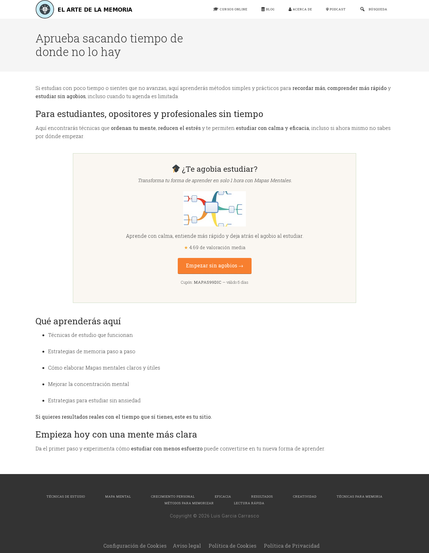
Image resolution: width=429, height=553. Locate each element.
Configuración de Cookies (134, 545)
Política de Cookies (232, 545)
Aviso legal (187, 545)
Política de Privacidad (292, 545)
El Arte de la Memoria (85, 9)
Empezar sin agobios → (214, 265)
